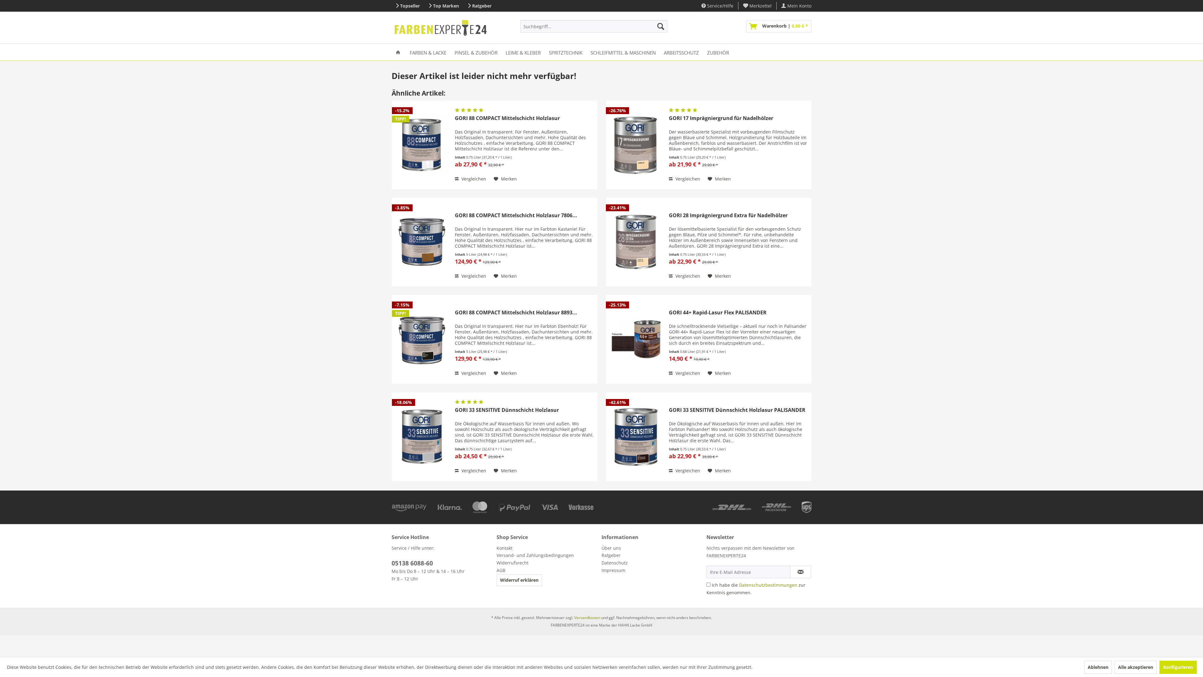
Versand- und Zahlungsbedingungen (535, 555)
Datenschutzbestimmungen (768, 585)
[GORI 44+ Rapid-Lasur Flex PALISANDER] (636, 339)
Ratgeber (482, 6)
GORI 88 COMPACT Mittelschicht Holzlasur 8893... (516, 312)
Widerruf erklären (519, 580)
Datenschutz (615, 563)
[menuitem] (757, 6)
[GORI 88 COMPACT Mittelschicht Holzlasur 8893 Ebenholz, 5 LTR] (422, 339)
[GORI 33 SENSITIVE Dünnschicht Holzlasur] (422, 437)
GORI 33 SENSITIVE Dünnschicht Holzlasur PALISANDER (737, 410)
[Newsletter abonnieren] (800, 572)
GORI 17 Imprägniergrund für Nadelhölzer (721, 118)
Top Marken (446, 6)
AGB (501, 570)
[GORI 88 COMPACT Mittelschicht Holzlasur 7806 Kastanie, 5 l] (422, 242)
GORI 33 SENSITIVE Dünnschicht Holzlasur (507, 410)
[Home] (398, 52)
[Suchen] (660, 26)
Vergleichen (473, 179)
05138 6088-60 (412, 563)
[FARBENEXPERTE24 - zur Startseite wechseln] (441, 28)
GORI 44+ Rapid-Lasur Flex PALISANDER (718, 312)
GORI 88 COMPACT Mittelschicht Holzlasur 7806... (516, 215)
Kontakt (505, 548)
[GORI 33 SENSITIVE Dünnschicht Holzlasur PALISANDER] (636, 437)
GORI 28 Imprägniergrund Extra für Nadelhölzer (728, 215)
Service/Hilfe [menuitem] (719, 6)
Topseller (410, 6)
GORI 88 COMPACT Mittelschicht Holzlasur (507, 118)
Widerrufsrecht (513, 563)
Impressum (613, 570)
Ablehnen (1098, 667)
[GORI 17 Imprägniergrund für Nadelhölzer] (636, 145)
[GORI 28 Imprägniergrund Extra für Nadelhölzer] (636, 242)
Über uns (611, 548)
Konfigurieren (1178, 667)
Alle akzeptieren (1135, 667)
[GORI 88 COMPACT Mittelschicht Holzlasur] (422, 145)
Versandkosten (587, 617)
